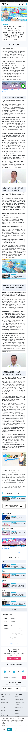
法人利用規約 (18, 705)
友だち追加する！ (14, 658)
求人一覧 (3, 707)
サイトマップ (4, 705)
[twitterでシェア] (20, 4)
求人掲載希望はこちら (23, 1)
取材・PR (5, 24)
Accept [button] (9, 729)
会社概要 (14, 609)
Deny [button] (4, 729)
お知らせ (3, 713)
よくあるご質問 (4, 702)
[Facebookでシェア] (9, 43)
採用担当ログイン (19, 707)
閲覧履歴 (17, 713)
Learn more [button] (5, 725)
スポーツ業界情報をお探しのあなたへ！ (14, 650)
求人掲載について (19, 696)
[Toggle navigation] (26, 4)
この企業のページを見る (14, 643)
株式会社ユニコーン (7, 614)
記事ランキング (14, 557)
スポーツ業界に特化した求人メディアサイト (8, 1)
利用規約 (3, 699)
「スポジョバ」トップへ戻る (14, 552)
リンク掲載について (19, 702)
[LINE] (22, 4)
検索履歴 (17, 716)
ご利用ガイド (4, 696)
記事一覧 (3, 710)
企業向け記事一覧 (19, 699)
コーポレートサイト (5, 715)
